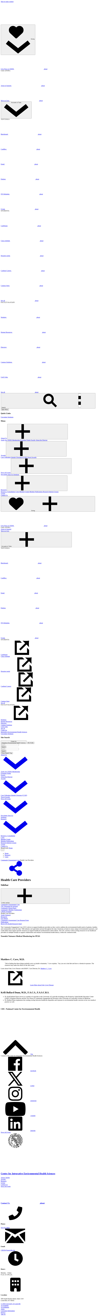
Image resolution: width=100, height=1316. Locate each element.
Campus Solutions (23, 362)
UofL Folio (21, 377)
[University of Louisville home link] (50, 23)
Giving (3, 1183)
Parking (20, 179)
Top (31, 1054)
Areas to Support (23, 85)
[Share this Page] (15, 868)
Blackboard (21, 134)
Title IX (3, 1314)
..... (3, 850)
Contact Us (4, 1184)
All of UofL (31, 743)
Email (19, 164)
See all (19, 300)
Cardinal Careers (23, 271)
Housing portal (22, 256)
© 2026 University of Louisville (11, 1304)
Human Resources (23, 332)
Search (4, 747)
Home (11, 848)
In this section (6, 902)
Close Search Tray (7, 753)
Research (7, 855)
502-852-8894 (5, 1228)
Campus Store (22, 285)
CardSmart (21, 226)
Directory (20, 347)
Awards (3, 1179)
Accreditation (5, 1307)
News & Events (6, 1132)
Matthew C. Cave (46, 968)
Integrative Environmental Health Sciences (14, 742)
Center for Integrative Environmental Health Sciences (28, 1173)
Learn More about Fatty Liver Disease (42, 985)
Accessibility (5, 1305)
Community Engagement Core (10, 860)
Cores (6, 857)
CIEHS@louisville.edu (8, 1250)
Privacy (3, 1312)
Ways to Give (22, 100)
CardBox (20, 149)
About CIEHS (5, 1177)
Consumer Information (8, 1311)
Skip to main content (7, 1)
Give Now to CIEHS (24, 69)
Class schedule (22, 241)
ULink (19, 209)
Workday (20, 317)
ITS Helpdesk (22, 194)
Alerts (2, 1309)
